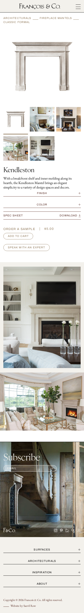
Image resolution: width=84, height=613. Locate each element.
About (42, 583)
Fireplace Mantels (56, 18)
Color (42, 204)
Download (68, 215)
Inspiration (42, 572)
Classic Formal (16, 22)
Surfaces (42, 549)
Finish (42, 193)
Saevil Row (30, 606)
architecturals (42, 561)
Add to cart (18, 236)
